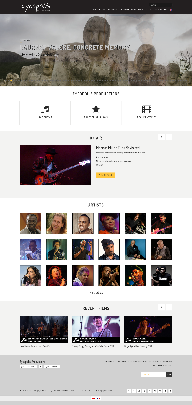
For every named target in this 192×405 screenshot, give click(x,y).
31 (84, 80)
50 (134, 80)
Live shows (112, 10)
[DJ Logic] (135, 223)
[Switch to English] (93, 398)
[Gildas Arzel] (161, 223)
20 (55, 80)
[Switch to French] (98, 398)
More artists (96, 292)
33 (89, 80)
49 (131, 80)
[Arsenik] (161, 275)
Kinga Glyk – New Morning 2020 (138, 346)
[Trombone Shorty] (109, 275)
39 (105, 80)
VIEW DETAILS (105, 175)
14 (39, 80)
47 (126, 80)
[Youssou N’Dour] (30, 249)
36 (97, 80)
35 (94, 80)
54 (144, 80)
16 (45, 80)
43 (115, 80)
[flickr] (165, 391)
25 (68, 80)
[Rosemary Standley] (56, 275)
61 (162, 80)
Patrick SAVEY (162, 10)
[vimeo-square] (144, 391)
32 (87, 80)
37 (100, 80)
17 (47, 80)
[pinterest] (160, 391)
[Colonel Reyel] (83, 223)
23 (63, 80)
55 (147, 80)
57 (152, 80)
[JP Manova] (109, 249)
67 (178, 80)
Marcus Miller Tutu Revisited (118, 147)
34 (92, 80)
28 (76, 80)
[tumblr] (170, 391)
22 (60, 80)
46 (123, 80)
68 (181, 80)
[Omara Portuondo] (109, 223)
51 (136, 80)
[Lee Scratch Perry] (135, 275)
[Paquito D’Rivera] (161, 249)
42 (113, 80)
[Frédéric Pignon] (56, 223)
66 (175, 80)
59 (157, 80)
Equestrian (124, 10)
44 (118, 80)
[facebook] (134, 391)
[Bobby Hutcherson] (135, 249)
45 (120, 80)
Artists (150, 10)
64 (170, 80)
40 (107, 80)
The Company (99, 10)
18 (50, 80)
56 (149, 80)
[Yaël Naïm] (30, 275)
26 (71, 80)
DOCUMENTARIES (147, 117)
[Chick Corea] (83, 275)
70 (186, 80)
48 (128, 80)
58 (154, 80)
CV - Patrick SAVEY (29, 367)
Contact (168, 366)
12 (34, 80)
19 (53, 80)
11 (32, 80)
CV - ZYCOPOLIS (52, 367)
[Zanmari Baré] (83, 249)
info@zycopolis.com (105, 391)
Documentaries (138, 10)
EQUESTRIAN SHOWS (96, 117)
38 (102, 80)
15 (42, 80)
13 (37, 80)
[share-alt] (155, 391)
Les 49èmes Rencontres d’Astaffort (35, 346)
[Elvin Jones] (30, 223)
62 (165, 80)
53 (141, 80)
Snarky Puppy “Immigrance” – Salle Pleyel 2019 (93, 346)
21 (58, 80)
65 (173, 80)
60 (160, 80)
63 (167, 80)
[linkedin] (150, 391)
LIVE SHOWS (45, 117)
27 (73, 80)
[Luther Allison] (56, 249)
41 (110, 80)
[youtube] (139, 391)
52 (139, 80)
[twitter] (129, 391)
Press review (158, 366)
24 (66, 80)
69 (183, 80)
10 (29, 80)
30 (81, 80)
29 (79, 80)
